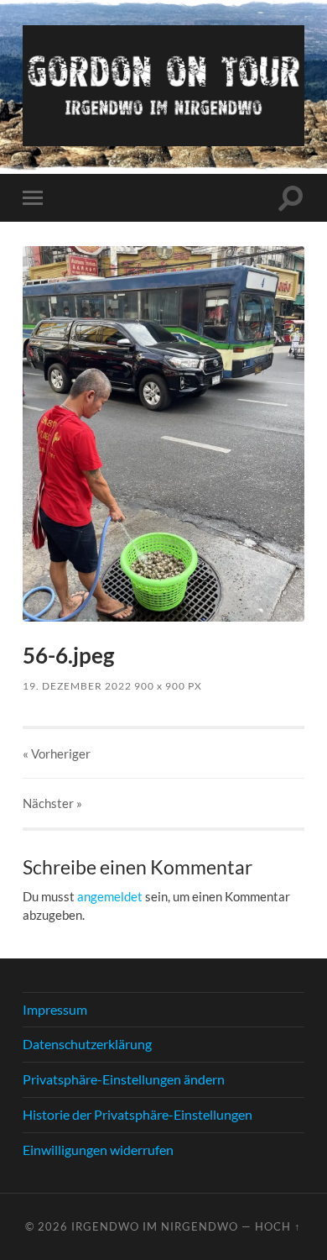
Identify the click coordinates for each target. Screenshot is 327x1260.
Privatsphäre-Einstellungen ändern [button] (124, 1079)
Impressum (55, 1009)
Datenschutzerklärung (87, 1044)
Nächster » (52, 803)
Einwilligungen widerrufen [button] (98, 1150)
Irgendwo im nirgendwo (154, 1226)
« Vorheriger (57, 753)
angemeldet (110, 896)
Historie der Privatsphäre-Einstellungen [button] (137, 1114)
